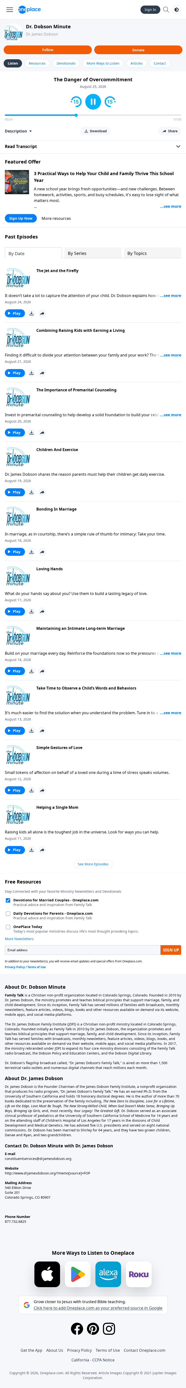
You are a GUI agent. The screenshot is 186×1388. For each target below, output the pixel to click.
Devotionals (66, 63)
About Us (54, 1350)
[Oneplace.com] (29, 10)
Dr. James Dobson (42, 34)
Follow (47, 49)
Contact (160, 63)
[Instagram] (109, 1329)
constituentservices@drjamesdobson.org (38, 1158)
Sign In (150, 9)
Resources (37, 63)
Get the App (31, 1350)
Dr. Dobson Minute (48, 26)
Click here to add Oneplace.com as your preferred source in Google (98, 1308)
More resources (56, 218)
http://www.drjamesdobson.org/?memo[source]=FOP (47, 1173)
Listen (13, 63)
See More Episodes (93, 864)
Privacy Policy (79, 1350)
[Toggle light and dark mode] (176, 9)
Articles (137, 63)
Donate (138, 50)
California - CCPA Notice (93, 1360)
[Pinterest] (93, 1329)
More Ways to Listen (103, 63)
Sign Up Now (20, 218)
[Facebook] (77, 1329)
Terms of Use (108, 1350)
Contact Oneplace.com (144, 1350)
